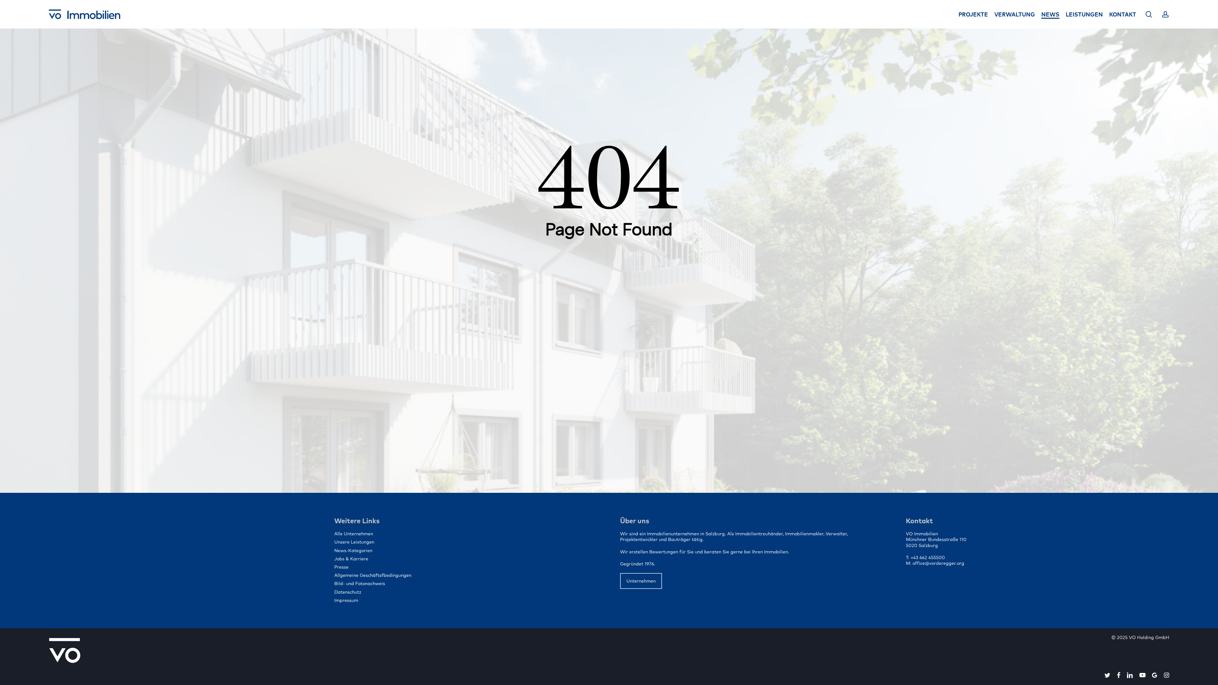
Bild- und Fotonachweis (359, 583)
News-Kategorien (353, 550)
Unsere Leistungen (354, 542)
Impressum (346, 600)
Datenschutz (347, 592)
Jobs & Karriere (351, 559)
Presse (341, 567)
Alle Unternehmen (353, 534)
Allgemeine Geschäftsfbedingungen (372, 575)
